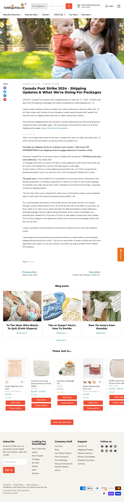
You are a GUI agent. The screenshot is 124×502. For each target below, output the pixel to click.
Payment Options (85, 453)
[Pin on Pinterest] (4, 99)
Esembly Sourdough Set (65, 382)
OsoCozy (34, 389)
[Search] (69, 6)
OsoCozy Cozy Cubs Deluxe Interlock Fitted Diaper (41, 383)
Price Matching (61, 460)
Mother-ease (113, 386)
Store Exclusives (61, 457)
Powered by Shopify (10, 493)
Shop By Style (31, 14)
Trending (35, 459)
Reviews (35, 473)
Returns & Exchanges (86, 457)
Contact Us (82, 446)
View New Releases (62, 422)
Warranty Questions (86, 460)
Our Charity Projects (63, 453)
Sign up (9, 470)
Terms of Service (32, 485)
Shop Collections (39, 449)
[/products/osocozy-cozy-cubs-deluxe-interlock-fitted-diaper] (41, 368)
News (31, 262)
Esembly (60, 386)
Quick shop (15, 403)
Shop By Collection (11, 14)
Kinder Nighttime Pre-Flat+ (14, 387)
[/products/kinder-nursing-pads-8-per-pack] (93, 368)
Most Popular (37, 456)
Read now (21, 333)
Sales (34, 470)
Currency (81, 464)
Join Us (57, 470)
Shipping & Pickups (85, 449)
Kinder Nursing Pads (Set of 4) (91, 387)
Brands (46, 14)
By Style (35, 463)
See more (61, 340)
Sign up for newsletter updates (54, 128)
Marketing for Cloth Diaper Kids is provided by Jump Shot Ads (25, 487)
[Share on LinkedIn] (4, 95)
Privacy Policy (18, 485)
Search (34, 452)
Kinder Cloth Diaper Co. (13, 391)
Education (86, 14)
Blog (57, 449)
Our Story (73, 14)
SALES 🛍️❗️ (60, 14)
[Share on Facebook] (4, 87)
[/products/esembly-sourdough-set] (67, 368)
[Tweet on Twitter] (4, 91)
